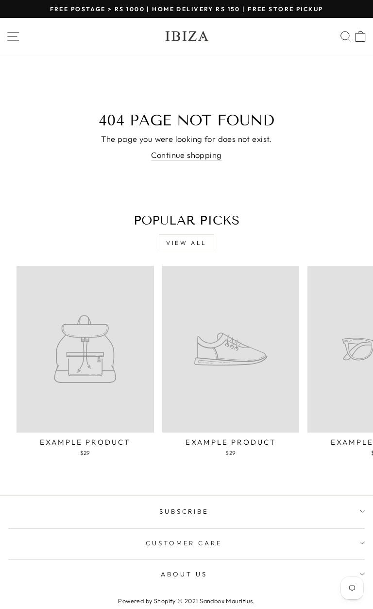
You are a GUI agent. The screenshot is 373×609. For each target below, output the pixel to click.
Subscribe (184, 511)
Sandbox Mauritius (226, 601)
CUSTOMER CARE (184, 543)
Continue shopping (186, 155)
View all (186, 242)
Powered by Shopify (146, 601)
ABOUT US (184, 574)
